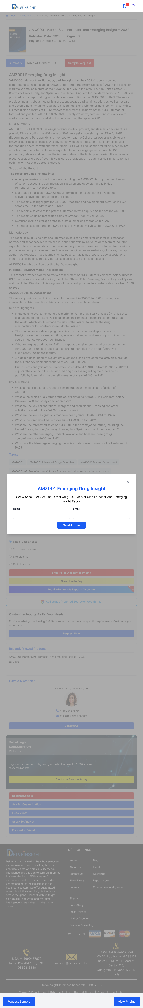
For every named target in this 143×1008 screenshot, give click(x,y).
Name (16, 508)
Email (76, 508)
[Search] (133, 6)
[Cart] (124, 6)
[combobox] (133, 6)
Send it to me (71, 525)
